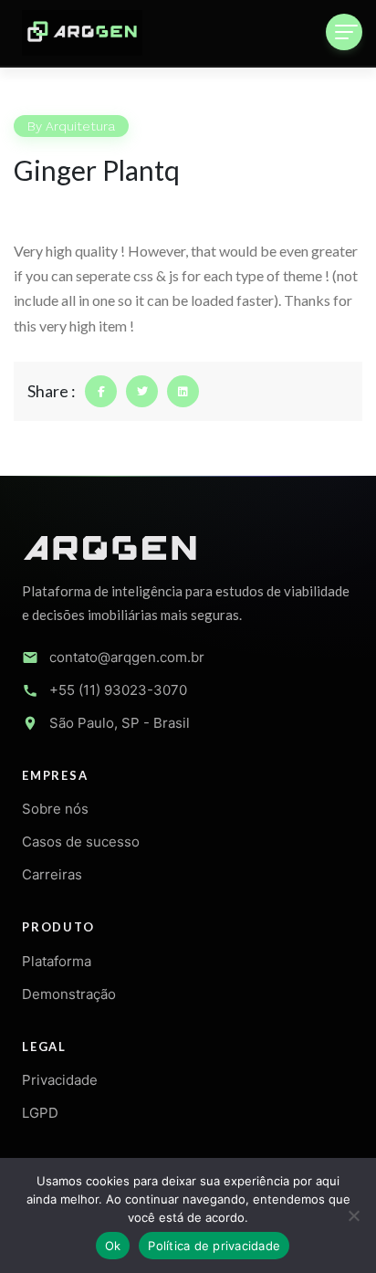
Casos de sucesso (81, 841)
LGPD (40, 1112)
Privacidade (60, 1080)
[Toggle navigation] (344, 32)
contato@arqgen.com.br (126, 657)
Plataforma (56, 961)
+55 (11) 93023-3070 (118, 690)
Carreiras (52, 874)
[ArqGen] (82, 33)
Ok (113, 1245)
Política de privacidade (214, 1245)
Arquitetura (80, 126)
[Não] (353, 1215)
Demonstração (69, 994)
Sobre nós (55, 808)
